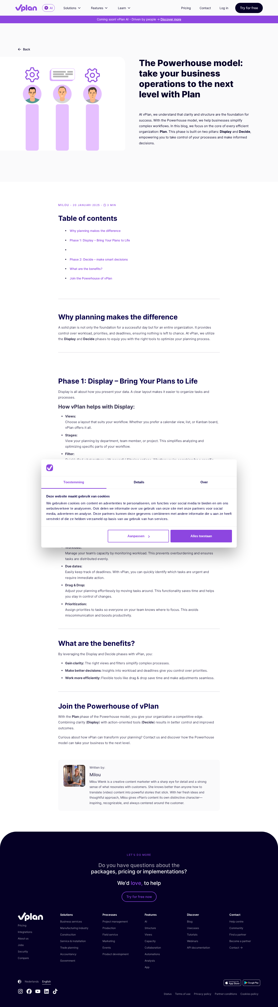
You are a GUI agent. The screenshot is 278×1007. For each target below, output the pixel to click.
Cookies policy (249, 993)
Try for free (249, 8)
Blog (189, 921)
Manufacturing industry (74, 928)
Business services (71, 921)
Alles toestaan (201, 536)
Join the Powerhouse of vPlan (91, 278)
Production (109, 928)
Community (236, 928)
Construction (68, 934)
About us (23, 938)
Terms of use (182, 993)
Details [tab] (139, 482)
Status (168, 993)
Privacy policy (202, 993)
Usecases (193, 928)
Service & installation (73, 941)
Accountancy (68, 954)
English (46, 981)
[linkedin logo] (48, 992)
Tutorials (192, 934)
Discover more (171, 19)
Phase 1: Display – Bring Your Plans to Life (100, 240)
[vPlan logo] (28, 7)
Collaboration (153, 947)
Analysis (150, 960)
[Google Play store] (251, 983)
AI (146, 921)
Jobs (21, 945)
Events (107, 947)
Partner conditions (226, 993)
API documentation (198, 947)
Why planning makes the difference (95, 231)
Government (67, 960)
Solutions (69, 8)
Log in (224, 8)
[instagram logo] (22, 992)
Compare (23, 958)
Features (97, 8)
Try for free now (139, 897)
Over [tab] (204, 482)
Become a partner (240, 941)
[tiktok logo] (55, 992)
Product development (116, 954)
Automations (152, 954)
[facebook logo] (30, 992)
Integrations (25, 932)
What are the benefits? (86, 269)
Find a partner (237, 934)
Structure (150, 928)
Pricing (186, 8)
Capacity (150, 941)
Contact (205, 8)
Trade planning (69, 947)
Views (148, 934)
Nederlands (32, 981)
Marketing (109, 941)
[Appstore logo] (233, 983)
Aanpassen (135, 536)
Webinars (192, 941)
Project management (115, 921)
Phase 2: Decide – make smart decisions (99, 259)
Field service (110, 934)
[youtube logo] (39, 992)
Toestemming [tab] (73, 482)
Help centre (236, 921)
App (147, 967)
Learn (122, 8)
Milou (63, 205)
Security (23, 951)
